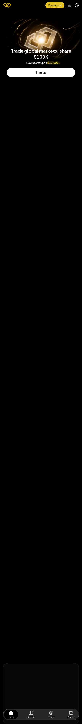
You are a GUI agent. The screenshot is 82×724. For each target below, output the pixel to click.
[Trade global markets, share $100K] (41, 29)
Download (54, 5)
